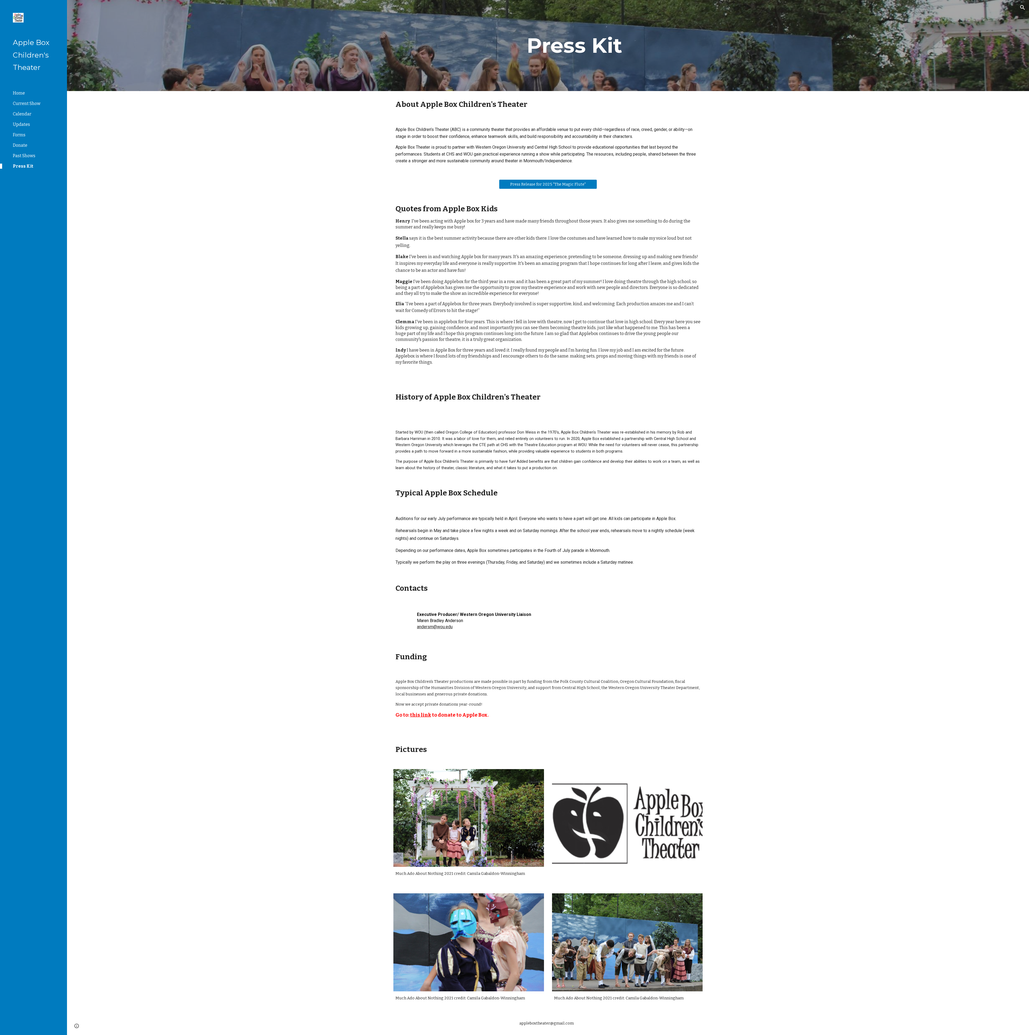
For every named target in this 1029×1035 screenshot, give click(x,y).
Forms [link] (19, 134)
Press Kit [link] (23, 166)
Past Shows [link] (24, 155)
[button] (1022, 7)
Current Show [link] (26, 103)
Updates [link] (21, 124)
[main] (574, 45)
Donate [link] (20, 145)
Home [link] (19, 93)
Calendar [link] (22, 113)
